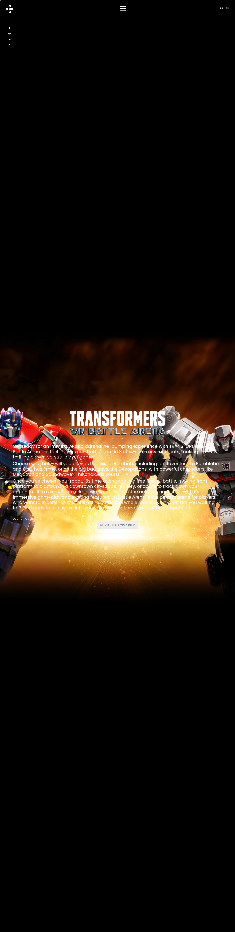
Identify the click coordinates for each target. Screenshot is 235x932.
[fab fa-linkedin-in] (9, 39)
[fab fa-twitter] (9, 44)
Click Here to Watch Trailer (120, 524)
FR (221, 8)
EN (227, 8)
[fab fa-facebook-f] (9, 28)
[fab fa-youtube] (9, 33)
